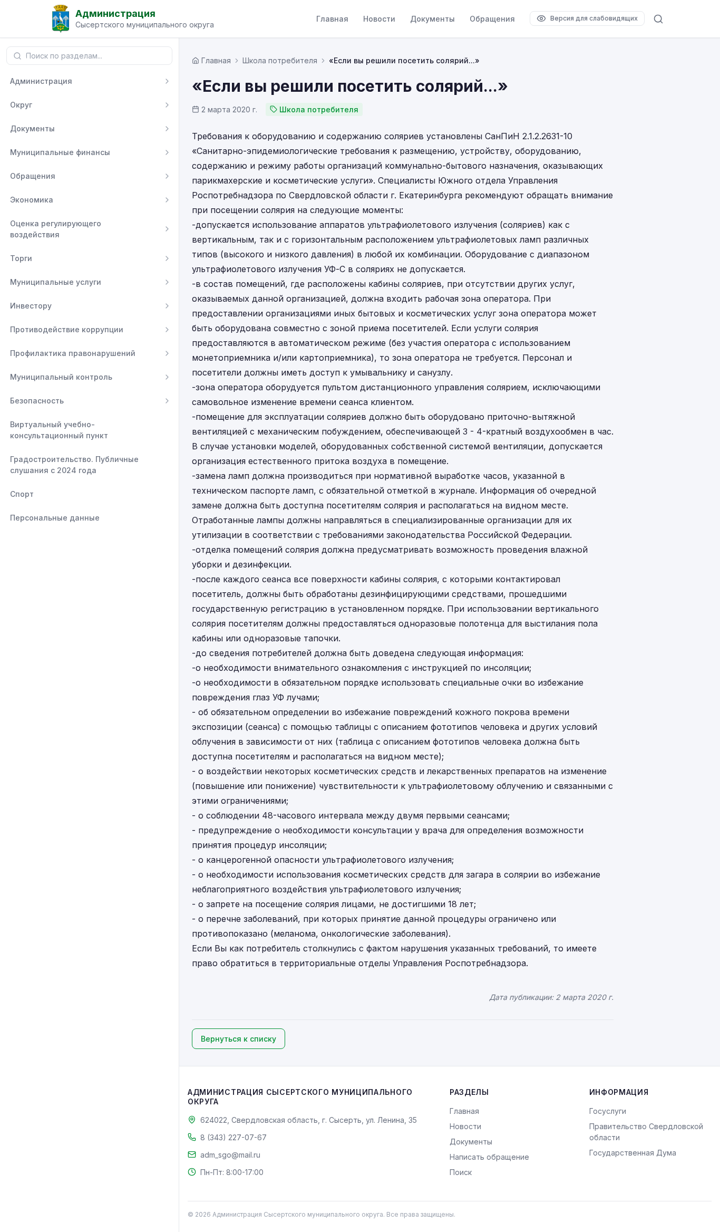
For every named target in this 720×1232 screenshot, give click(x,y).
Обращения (492, 18)
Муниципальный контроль (61, 376)
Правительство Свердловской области (646, 1132)
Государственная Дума (632, 1152)
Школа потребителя (279, 60)
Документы (432, 18)
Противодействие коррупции (66, 329)
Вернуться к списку (238, 1038)
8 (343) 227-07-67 (233, 1137)
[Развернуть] (167, 81)
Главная (332, 18)
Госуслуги (607, 1110)
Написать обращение (489, 1156)
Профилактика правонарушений (72, 353)
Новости (379, 18)
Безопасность (37, 400)
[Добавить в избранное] (167, 429)
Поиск (461, 1172)
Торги (21, 258)
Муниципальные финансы (60, 152)
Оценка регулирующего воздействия (55, 229)
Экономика (31, 199)
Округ (21, 104)
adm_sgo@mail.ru (230, 1154)
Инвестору (31, 305)
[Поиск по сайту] (658, 18)
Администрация (41, 80)
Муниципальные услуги (55, 281)
